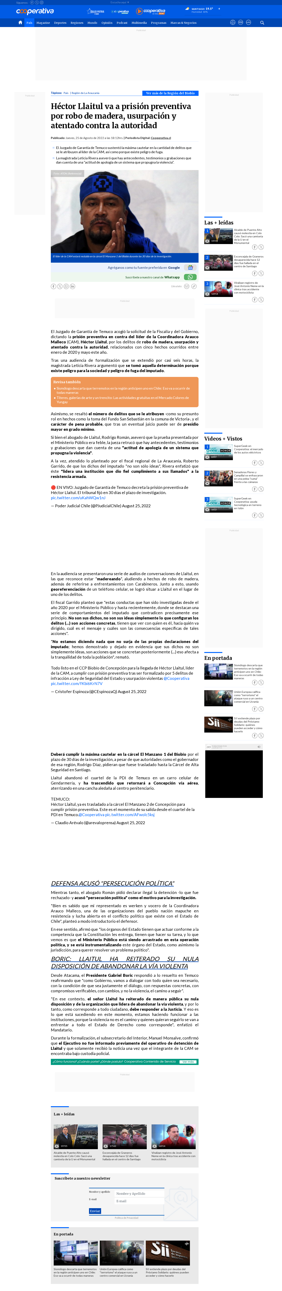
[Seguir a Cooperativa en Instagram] (42, 2)
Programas (158, 23)
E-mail (92, 1199)
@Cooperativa (176, 678)
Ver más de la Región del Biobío (170, 93)
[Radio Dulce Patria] (95, 11)
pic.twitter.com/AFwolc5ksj (130, 814)
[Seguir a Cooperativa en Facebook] (32, 2)
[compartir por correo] (186, 286)
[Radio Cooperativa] (150, 11)
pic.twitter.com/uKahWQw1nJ (78, 497)
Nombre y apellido (99, 1191)
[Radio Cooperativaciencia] (120, 12)
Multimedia (139, 23)
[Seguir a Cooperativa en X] (37, 2)
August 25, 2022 (136, 505)
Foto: (57, 173)
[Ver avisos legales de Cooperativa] (232, 26)
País (29, 23)
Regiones (77, 23)
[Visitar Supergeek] (248, 26)
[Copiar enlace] (194, 286)
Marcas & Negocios (183, 23)
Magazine (43, 23)
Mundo (92, 23)
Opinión (106, 23)
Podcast (122, 23)
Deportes (60, 23)
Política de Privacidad (126, 1217)
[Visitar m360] (240, 26)
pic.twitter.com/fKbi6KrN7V (76, 683)
